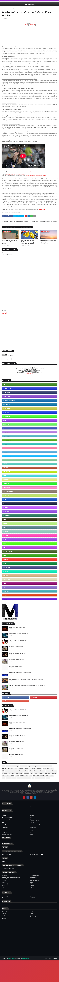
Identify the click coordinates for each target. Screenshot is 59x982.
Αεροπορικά (32, 897)
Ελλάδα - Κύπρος (5, 911)
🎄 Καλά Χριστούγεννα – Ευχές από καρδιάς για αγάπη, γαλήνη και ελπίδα (27, 685)
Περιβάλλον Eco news (35, 916)
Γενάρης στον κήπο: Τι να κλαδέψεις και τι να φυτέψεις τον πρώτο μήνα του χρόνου (29, 242)
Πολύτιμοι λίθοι (33, 814)
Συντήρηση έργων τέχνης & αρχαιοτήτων (11, 877)
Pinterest (32, 25)
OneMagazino (29, 4)
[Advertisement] (29, 299)
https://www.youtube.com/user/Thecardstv (36, 175)
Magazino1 (5, 18)
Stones (5, 575)
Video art (32, 887)
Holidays (6, 535)
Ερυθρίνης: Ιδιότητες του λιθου (16, 659)
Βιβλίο (31, 884)
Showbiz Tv (4, 832)
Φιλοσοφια (6, 483)
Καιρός (5, 428)
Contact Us (55, 958)
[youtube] (15, 701)
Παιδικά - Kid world (6, 825)
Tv (4, 587)
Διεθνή (3, 915)
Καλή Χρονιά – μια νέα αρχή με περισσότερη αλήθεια (48, 241)
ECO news (6, 507)
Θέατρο (31, 882)
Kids (4, 543)
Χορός (3, 887)
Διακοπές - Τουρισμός (35, 824)
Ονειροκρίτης (7, 456)
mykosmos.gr (30, 373)
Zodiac (5, 599)
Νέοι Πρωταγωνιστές (34, 880)
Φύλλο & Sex (5, 820)
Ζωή (31, 817)
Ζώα (4, 420)
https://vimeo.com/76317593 (39, 171)
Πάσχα (5, 464)
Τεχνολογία (32, 825)
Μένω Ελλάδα (7, 440)
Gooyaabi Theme (25, 958)
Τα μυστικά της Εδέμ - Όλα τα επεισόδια (18, 633)
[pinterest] (43, 697)
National (5, 559)
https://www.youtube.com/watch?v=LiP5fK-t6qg (19, 171)
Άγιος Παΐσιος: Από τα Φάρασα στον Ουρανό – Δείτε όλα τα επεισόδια (26, 679)
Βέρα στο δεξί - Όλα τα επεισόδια (17, 627)
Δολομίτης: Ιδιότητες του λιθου (16, 646)
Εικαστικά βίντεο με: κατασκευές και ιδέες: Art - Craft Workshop (17, 312)
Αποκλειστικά (7, 212)
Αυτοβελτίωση (33, 827)
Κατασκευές (6, 432)
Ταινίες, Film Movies (6, 854)
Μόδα (5, 444)
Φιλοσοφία (4, 815)
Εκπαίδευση (6, 416)
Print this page (5, 847)
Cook (4, 499)
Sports (5, 571)
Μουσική (3, 885)
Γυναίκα (31, 904)
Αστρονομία (6, 392)
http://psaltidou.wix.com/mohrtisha (15, 174)
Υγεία (3, 822)
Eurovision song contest (7, 834)
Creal (5, 503)
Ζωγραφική (6, 424)
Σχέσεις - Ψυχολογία (34, 819)
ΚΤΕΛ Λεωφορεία (5, 896)
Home (46, 958)
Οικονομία (6, 452)
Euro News (6, 511)
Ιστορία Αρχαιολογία (34, 875)
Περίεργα (6, 467)
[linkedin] (35, 797)
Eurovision (6, 515)
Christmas (6, 495)
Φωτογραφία (6, 487)
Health (5, 527)
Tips (4, 583)
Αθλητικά (4, 918)
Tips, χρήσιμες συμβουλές (7, 817)
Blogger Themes (11, 958)
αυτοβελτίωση (7, 396)
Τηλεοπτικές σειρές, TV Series (36, 854)
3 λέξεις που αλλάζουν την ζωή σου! (17, 653)
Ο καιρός (4, 916)
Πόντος (31, 915)
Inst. (4, 539)
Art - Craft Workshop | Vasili (8, 868)
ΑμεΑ (4, 384)
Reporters (6, 567)
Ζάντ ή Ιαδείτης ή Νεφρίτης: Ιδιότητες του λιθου (20, 672)
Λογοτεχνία (6, 436)
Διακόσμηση (6, 404)
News (4, 563)
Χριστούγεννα (5, 827)
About (50, 958)
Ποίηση (3, 882)
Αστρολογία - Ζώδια (34, 820)
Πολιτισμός (6, 471)
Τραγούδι (32, 885)
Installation (32, 889)
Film (4, 519)
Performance (4, 889)
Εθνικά (31, 913)
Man (4, 555)
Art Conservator (8, 491)
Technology (6, 579)
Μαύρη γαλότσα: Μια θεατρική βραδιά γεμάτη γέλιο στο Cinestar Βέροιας (10, 242)
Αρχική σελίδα (4, 8)
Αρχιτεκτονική (5, 884)
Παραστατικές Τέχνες (12, 8)
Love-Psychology (8, 551)
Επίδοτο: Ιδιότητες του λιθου (16, 666)
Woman (5, 595)
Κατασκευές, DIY (34, 877)
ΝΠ (4, 448)
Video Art (6, 591)
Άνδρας (3, 904)
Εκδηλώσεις (6, 408)
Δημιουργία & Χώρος (9, 400)
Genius (5, 523)
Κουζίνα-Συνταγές (6, 819)
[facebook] (15, 697)
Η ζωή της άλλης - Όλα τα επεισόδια (17, 640)
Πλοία (3, 897)
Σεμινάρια (6, 479)
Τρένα (31, 896)
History (5, 531)
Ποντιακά (6, 475)
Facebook (25, 24)
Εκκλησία (6, 412)
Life (4, 547)
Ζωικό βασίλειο (33, 829)
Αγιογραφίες (4, 313)
